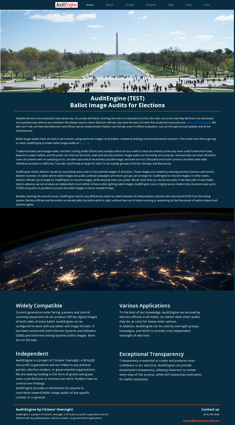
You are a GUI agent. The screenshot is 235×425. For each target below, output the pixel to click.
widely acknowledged (198, 122)
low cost (84, 143)
